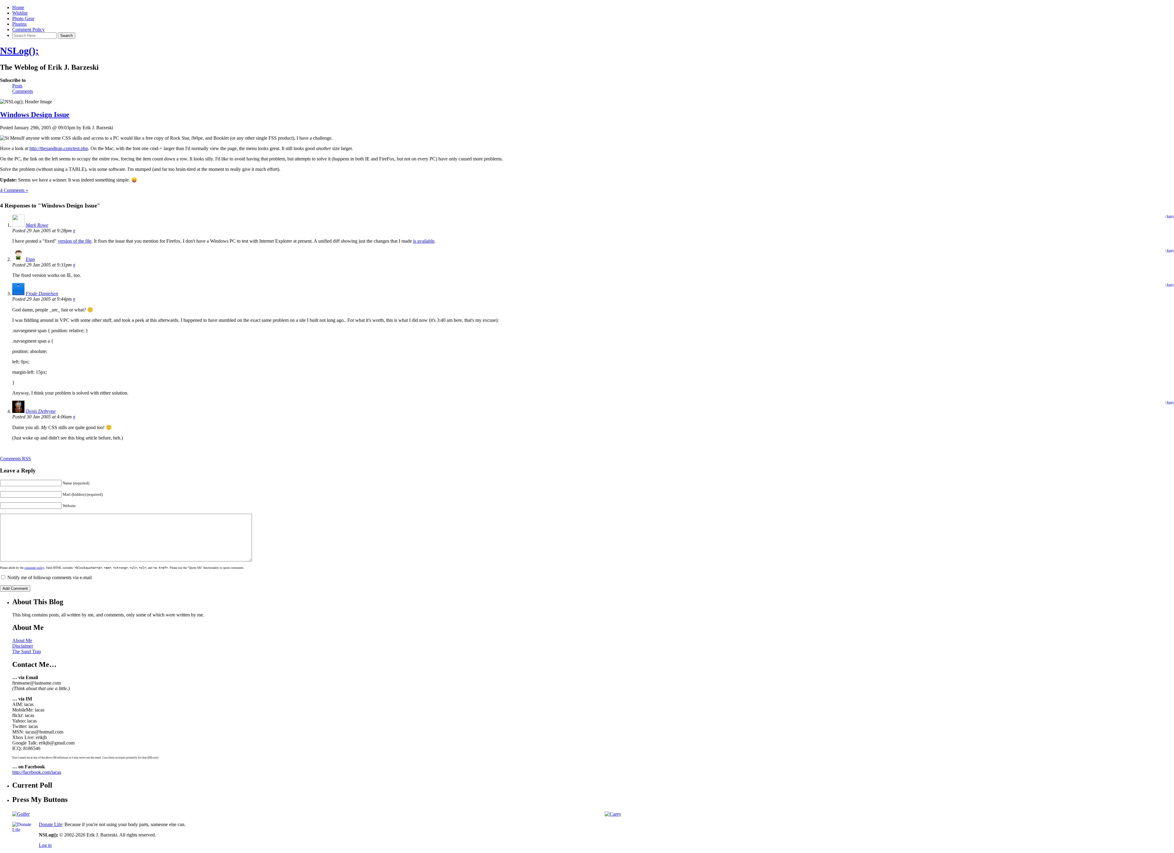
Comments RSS (15, 458)
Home (18, 7)
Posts (17, 85)
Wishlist (20, 13)
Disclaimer (22, 646)
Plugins (19, 24)
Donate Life (50, 824)
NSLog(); (19, 50)
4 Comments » (14, 190)
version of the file (74, 241)
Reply (1170, 216)
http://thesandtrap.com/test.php (58, 148)
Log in (45, 845)
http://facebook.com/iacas (36, 772)
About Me (22, 640)
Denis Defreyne (41, 411)
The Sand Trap (26, 651)
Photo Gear (23, 18)
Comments (22, 91)
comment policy (34, 567)
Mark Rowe (37, 225)
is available (423, 241)
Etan (30, 259)
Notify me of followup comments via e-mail (49, 577)
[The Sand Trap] (21, 814)
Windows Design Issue (34, 115)
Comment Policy (28, 29)
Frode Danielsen (42, 293)
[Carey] (613, 814)
